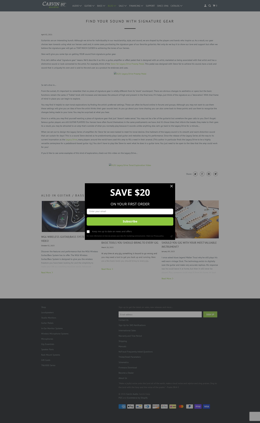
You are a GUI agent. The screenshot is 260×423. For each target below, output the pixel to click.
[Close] (171, 186)
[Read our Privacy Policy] (171, 236)
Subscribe (130, 221)
